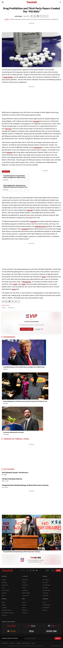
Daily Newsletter (46, 607)
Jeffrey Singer (18, 16)
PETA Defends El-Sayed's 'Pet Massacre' (15, 473)
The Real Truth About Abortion (12, 479)
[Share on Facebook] (38, 16)
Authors (3, 595)
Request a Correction (26, 643)
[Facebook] (33, 570)
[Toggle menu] (2, 2)
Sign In (47, 570)
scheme (9, 152)
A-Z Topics (25, 576)
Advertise (24, 605)
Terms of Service (5, 643)
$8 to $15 (8, 129)
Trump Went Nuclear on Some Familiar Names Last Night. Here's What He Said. (24, 367)
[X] (27, 570)
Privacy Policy (12, 643)
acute (14, 289)
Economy (24, 587)
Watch (3, 587)
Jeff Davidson (6, 434)
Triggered (4, 605)
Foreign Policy (25, 590)
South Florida (8, 77)
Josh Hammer (45, 593)
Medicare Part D (40, 226)
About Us (24, 602)
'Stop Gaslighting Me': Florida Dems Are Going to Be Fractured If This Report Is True (25, 401)
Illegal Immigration (26, 593)
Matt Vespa (5, 369)
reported (36, 121)
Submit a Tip (25, 610)
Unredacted (4, 607)
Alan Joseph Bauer (46, 590)
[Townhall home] (7, 570)
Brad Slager (45, 587)
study (23, 284)
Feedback (18, 643)
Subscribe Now (39, 329)
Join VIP (58, 570)
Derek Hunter (45, 582)
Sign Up (58, 638)
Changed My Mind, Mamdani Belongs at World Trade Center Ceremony (25, 485)
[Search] (60, 2)
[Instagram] (30, 570)
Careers (23, 607)
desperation (27, 282)
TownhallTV (4, 593)
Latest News (4, 582)
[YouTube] (36, 570)
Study (15, 284)
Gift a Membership (46, 605)
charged (29, 210)
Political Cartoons (5, 590)
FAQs (53, 570)
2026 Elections (25, 580)
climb (43, 277)
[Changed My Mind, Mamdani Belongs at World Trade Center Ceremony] (31, 532)
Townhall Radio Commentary (8, 613)
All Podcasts (4, 615)
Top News (4, 580)
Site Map (33, 643)
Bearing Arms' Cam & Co (7, 610)
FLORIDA (4, 307)
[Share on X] (31, 16)
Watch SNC (45, 610)
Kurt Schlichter (46, 580)
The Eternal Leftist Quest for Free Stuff (13, 432)
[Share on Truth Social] (34, 16)
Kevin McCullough (46, 585)
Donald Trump (25, 585)
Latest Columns (5, 585)
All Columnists (45, 595)
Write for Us (24, 613)
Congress (24, 582)
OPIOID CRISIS (11, 307)
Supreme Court (25, 595)
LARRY (3, 602)
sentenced (37, 147)
